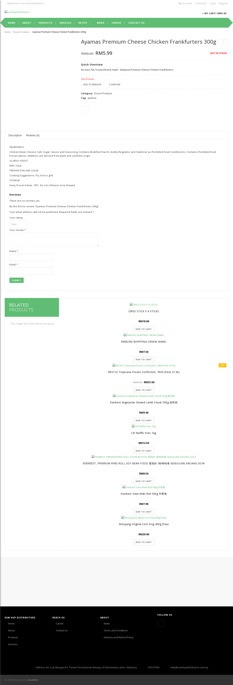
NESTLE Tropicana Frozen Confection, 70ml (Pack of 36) (144, 372)
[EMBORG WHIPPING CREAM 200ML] (143, 335)
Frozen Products (21, 32)
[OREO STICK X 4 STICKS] (143, 305)
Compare (115, 84)
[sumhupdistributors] (17, 11)
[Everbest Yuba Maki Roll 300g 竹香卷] (143, 487)
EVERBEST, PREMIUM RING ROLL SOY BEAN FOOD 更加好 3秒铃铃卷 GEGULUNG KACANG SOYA (144, 463)
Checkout (200, 3)
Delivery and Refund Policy (118, 637)
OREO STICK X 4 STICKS (144, 311)
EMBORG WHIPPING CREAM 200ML (144, 341)
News (107, 623)
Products (13, 637)
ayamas (92, 98)
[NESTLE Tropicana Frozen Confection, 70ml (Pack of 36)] (143, 365)
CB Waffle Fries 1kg (143, 433)
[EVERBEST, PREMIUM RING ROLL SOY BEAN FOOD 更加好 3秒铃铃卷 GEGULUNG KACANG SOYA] (143, 457)
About (11, 630)
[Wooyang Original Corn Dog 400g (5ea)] (143, 518)
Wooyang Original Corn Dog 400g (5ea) (144, 524)
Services (12, 644)
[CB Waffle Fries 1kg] (143, 426)
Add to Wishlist (92, 84)
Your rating (16, 217)
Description (15, 135)
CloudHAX (32, 680)
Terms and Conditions (116, 630)
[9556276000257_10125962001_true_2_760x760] (14, 115)
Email (13, 264)
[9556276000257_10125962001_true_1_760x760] (39, 77)
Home (8, 32)
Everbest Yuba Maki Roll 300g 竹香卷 (144, 493)
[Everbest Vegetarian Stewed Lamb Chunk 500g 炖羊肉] (143, 396)
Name (13, 251)
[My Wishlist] (184, 13)
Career (60, 623)
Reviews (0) (33, 135)
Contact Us (62, 630)
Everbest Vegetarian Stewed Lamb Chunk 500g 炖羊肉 (143, 402)
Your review (17, 230)
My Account (185, 3)
